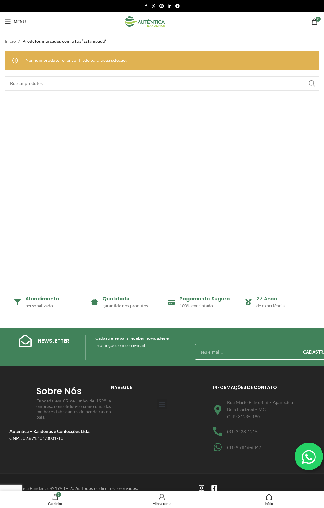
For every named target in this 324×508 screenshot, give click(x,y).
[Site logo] (145, 21)
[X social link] (153, 6)
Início (10, 41)
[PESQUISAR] (312, 83)
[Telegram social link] (177, 6)
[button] (162, 404)
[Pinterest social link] (162, 6)
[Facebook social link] (146, 6)
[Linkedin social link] (169, 6)
